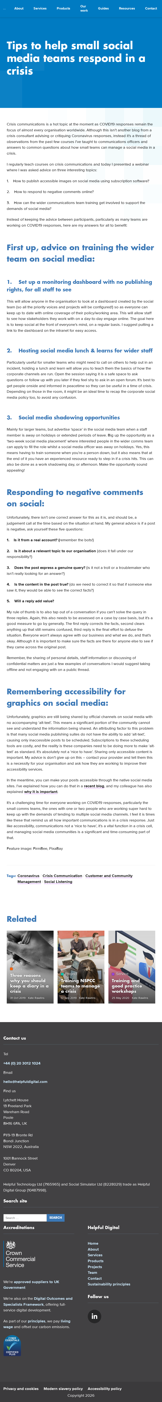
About (18, 8)
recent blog (94, 786)
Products (63, 8)
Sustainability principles (109, 1284)
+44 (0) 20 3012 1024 (21, 1063)
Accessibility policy (105, 1388)
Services (40, 8)
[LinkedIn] (94, 1316)
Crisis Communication (62, 875)
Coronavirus (28, 875)
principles (36, 1321)
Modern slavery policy (63, 1388)
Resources (127, 8)
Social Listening (58, 881)
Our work (84, 8)
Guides (103, 8)
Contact (151, 8)
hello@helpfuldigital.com (25, 1081)
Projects (95, 1267)
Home (93, 1243)
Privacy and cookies (21, 1388)
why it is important (40, 791)
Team (92, 1272)
